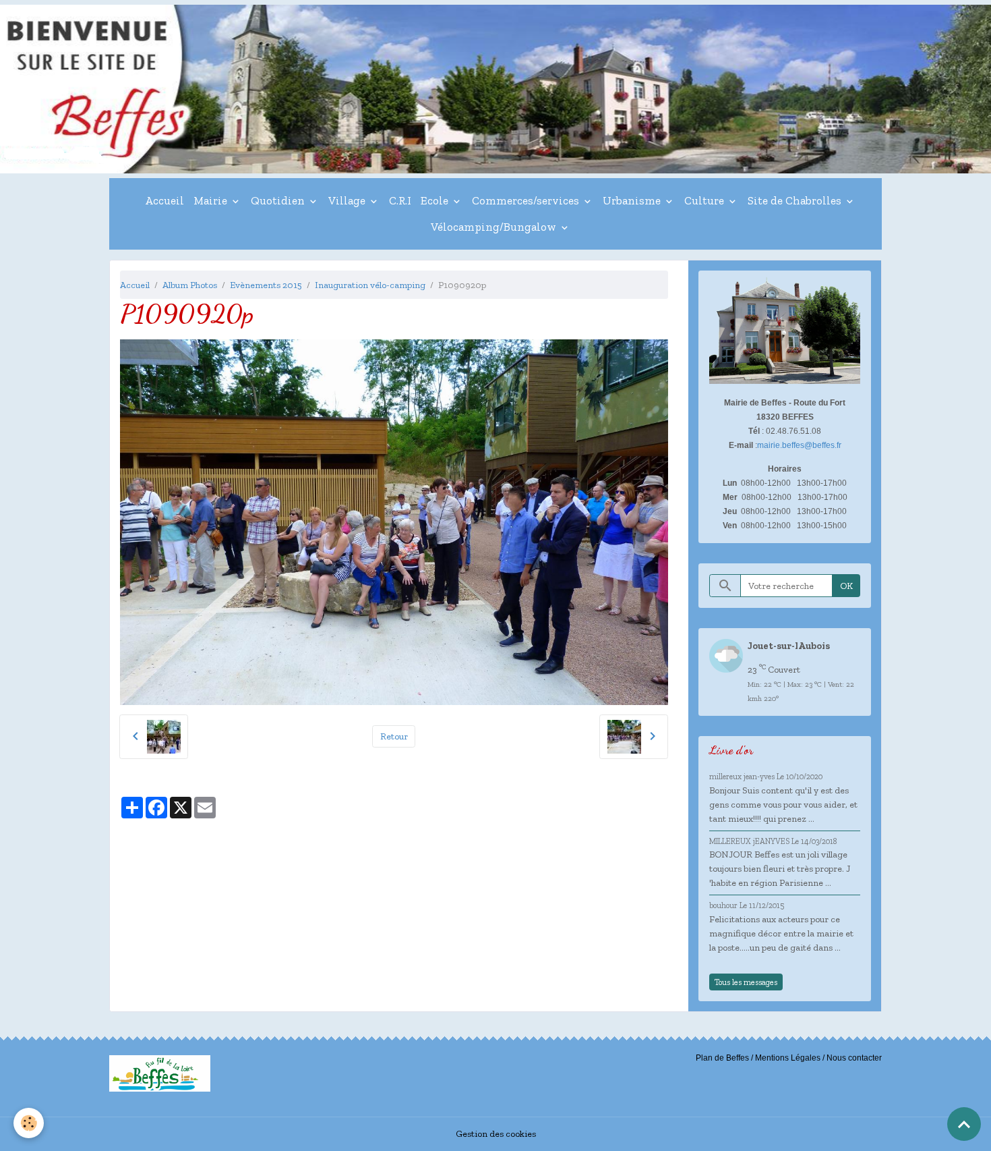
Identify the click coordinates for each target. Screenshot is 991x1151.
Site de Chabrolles (796, 200)
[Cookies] (28, 1123)
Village (348, 200)
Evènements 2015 (266, 285)
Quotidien (279, 200)
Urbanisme (633, 200)
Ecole (436, 200)
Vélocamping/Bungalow (495, 226)
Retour (394, 736)
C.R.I (400, 200)
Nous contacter (854, 1058)
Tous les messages (746, 982)
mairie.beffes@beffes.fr (799, 445)
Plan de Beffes (722, 1058)
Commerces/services (527, 200)
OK (846, 586)
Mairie (211, 200)
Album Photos (189, 285)
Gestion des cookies (496, 1134)
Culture (705, 200)
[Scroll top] (964, 1124)
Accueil (164, 200)
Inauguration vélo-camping (370, 285)
